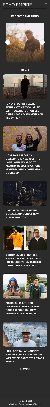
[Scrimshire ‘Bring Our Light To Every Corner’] (25, 42)
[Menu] (46, 4)
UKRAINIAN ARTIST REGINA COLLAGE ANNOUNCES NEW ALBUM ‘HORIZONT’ (22, 214)
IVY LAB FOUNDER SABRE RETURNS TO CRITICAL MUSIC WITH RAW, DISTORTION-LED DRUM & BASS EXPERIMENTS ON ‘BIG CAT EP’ (24, 110)
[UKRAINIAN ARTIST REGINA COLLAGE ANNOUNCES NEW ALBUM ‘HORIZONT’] (25, 193)
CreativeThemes (34, 404)
